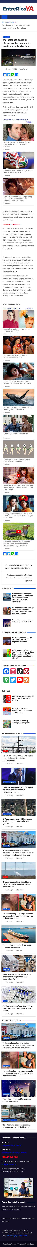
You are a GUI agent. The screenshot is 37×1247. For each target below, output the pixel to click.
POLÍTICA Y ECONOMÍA (9, 782)
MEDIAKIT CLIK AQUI (9, 1157)
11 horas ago (9, 921)
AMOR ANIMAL (7, 814)
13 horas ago (9, 950)
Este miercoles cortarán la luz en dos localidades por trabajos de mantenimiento (18, 758)
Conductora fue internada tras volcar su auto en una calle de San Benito (18, 566)
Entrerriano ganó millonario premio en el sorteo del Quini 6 (23, 698)
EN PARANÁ (6, 969)
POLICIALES (6, 37)
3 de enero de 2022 (11, 69)
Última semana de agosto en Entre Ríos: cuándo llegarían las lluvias (22, 640)
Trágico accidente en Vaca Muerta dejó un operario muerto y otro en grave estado (17, 884)
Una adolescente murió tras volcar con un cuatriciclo (23, 621)
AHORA (5, 751)
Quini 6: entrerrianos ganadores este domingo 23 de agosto (22, 710)
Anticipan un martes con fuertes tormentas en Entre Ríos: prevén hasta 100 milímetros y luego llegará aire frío (23, 654)
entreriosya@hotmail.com (17, 1236)
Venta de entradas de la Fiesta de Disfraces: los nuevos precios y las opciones (19, 578)
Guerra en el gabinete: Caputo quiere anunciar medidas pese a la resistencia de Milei (18, 789)
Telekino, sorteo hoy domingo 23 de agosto (21, 722)
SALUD (5, 1001)
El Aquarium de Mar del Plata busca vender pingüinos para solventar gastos (17, 821)
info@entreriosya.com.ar (11, 1145)
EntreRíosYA (23, 69)
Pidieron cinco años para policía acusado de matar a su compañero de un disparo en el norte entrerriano (22, 598)
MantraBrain (29, 1244)
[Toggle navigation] (9, 17)
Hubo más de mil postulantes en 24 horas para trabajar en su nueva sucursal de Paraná (17, 976)
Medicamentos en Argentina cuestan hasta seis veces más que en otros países (18, 1008)
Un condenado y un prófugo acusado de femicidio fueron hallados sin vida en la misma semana (23, 611)
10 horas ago (9, 763)
